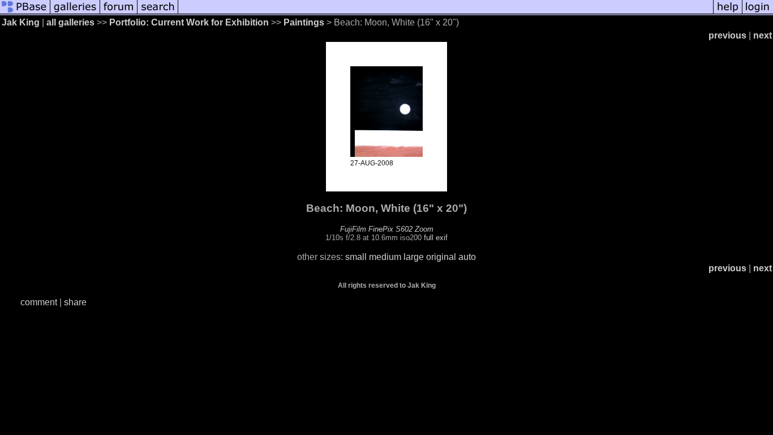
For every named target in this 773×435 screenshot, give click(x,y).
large (413, 257)
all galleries (70, 22)
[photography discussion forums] (119, 13)
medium (385, 257)
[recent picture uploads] (75, 13)
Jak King (21, 22)
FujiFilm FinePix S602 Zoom (386, 229)
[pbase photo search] (158, 13)
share (75, 302)
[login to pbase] (757, 13)
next (762, 35)
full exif (436, 237)
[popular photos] (445, 13)
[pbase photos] (25, 13)
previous (727, 35)
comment (38, 302)
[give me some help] (727, 13)
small (356, 257)
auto (467, 257)
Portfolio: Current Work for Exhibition (189, 22)
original (441, 257)
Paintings (304, 22)
